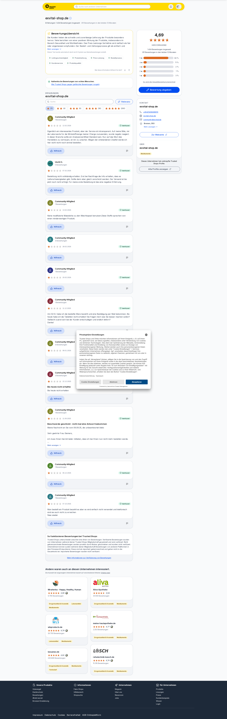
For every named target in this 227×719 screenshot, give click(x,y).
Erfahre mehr (105, 573)
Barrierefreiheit (73, 715)
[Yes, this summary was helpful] (125, 70)
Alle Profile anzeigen (158, 169)
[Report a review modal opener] (127, 151)
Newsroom (119, 695)
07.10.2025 (67, 504)
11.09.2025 (67, 418)
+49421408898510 (150, 112)
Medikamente (146, 154)
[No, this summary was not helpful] (129, 70)
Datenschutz (50, 715)
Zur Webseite (157, 135)
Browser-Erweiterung (41, 701)
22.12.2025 (67, 381)
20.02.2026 (67, 277)
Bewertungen (38, 695)
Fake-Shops (78, 689)
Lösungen (160, 692)
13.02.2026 (67, 210)
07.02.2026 (67, 171)
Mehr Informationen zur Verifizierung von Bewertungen (89, 558)
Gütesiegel (37, 689)
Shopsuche (78, 695)
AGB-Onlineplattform (91, 715)
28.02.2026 (67, 247)
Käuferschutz (38, 692)
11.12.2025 (67, 308)
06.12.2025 (67, 473)
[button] (170, 6)
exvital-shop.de (149, 116)
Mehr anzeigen (149, 127)
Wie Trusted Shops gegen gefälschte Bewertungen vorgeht (75, 84)
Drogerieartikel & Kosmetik (58, 604)
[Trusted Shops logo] (50, 6)
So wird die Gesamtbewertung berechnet (159, 82)
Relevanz (125, 102)
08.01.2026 (67, 350)
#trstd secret (38, 698)
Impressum (38, 715)
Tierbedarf (53, 670)
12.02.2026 (67, 126)
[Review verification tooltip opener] (70, 18)
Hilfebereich (78, 692)
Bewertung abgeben (160, 90)
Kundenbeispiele (162, 698)
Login (158, 704)
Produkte (159, 689)
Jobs (117, 698)
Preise (158, 695)
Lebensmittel (76, 604)
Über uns (118, 692)
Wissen (159, 701)
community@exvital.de (152, 120)
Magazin (118, 689)
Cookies (61, 715)
